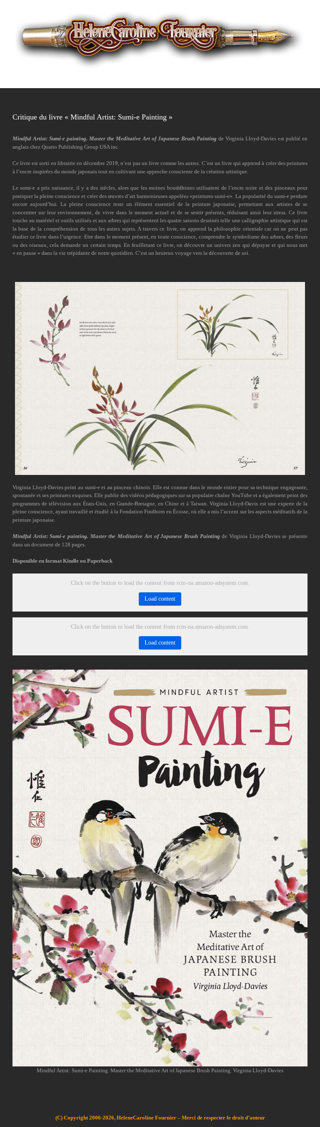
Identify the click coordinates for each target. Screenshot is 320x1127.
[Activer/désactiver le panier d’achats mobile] (289, 75)
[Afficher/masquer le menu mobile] (304, 75)
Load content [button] (160, 599)
